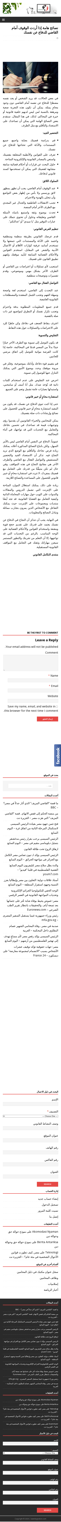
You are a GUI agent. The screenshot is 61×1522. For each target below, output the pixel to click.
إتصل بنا (53, 1216)
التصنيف (52, 1111)
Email (54, 686)
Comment (51, 652)
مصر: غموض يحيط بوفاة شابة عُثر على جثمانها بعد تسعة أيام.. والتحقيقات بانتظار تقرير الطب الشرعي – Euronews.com (32, 905)
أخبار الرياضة (51, 1290)
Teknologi (51, 1252)
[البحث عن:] (30, 785)
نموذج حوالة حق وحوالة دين (26, 1399)
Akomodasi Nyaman (45, 1231)
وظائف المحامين (49, 1278)
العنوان (54, 1172)
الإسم (55, 1099)
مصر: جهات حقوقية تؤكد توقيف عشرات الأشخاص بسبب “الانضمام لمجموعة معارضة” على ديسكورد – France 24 (30, 951)
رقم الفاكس (51, 1160)
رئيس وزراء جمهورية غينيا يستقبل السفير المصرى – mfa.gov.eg (33, 1379)
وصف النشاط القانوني (45, 1123)
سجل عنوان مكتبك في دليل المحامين (37, 1272)
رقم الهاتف (52, 1147)
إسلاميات (53, 1284)
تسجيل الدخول (50, 1204)
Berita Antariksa (47, 1242)
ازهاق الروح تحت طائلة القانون (41, 849)
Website (53, 696)
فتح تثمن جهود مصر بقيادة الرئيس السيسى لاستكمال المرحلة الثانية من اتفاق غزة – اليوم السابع (32, 828)
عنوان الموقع (51, 1135)
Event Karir (53, 1424)
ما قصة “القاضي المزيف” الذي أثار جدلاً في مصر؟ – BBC (36, 1309)
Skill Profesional (51, 1416)
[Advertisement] (29, 50)
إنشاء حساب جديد (48, 1199)
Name (54, 675)
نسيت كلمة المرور (48, 1210)
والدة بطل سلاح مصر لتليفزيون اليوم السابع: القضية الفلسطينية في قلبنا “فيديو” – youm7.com (33, 869)
